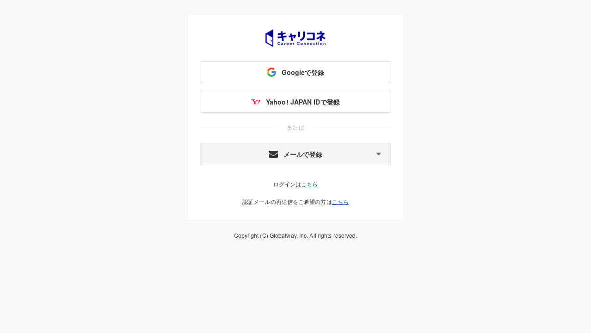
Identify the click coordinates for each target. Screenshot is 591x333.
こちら (309, 184)
